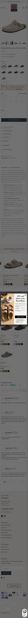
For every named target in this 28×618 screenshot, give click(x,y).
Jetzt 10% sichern (20, 316)
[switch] (24, 616)
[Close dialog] (25, 295)
